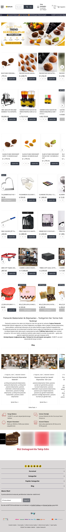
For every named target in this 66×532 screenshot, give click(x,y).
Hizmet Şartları (47, 505)
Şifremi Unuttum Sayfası (31, 525)
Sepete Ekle (12, 78)
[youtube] (34, 466)
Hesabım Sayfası (12, 525)
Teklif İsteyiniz (27, 310)
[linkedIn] (31, 466)
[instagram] (29, 466)
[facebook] (26, 466)
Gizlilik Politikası (36, 505)
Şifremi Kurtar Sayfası (44, 525)
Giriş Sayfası (21, 525)
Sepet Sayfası (53, 525)
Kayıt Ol (26, 500)
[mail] (37, 466)
